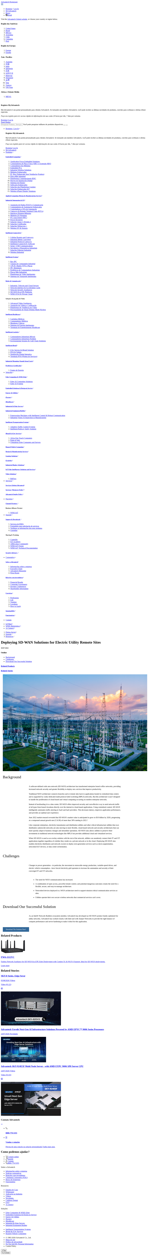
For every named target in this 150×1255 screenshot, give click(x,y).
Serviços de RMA (17, 524)
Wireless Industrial (17, 252)
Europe (8, 50)
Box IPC (13, 262)
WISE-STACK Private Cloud (21, 294)
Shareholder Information (19, 589)
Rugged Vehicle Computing (15, 447)
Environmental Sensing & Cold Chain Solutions (28, 341)
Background (10, 657)
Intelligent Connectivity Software (22, 244)
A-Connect (10, 628)
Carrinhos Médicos (17, 319)
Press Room (14, 573)
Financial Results (16, 582)
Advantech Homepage (9, 2)
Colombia (9, 39)
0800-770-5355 (13, 1163)
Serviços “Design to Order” (15, 490)
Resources (9, 636)
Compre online (13, 1157)
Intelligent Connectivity (13, 233)
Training (13, 602)
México (8, 33)
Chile (8, 37)
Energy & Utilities (12, 393)
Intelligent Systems (12, 257)
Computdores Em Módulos (20, 166)
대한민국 (9, 73)
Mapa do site (10, 1240)
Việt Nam (9, 87)
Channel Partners (12, 503)
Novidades (10, 1198)
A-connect (9, 1205)
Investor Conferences (18, 586)
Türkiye (8, 85)
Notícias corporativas (13, 1173)
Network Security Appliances (21, 290)
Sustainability (10, 611)
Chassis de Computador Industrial (22, 264)
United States (10, 28)
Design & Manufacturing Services (17, 451)
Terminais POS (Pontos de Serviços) (23, 356)
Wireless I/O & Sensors (19, 228)
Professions (14, 598)
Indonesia (9, 69)
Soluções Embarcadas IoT (20, 189)
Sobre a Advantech (12, 562)
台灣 (7, 80)
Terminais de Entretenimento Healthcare (25, 327)
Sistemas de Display (17, 183)
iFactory (8, 397)
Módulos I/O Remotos (18, 215)
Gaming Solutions (11, 456)
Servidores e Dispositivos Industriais (23, 248)
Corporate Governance (18, 584)
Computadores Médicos (19, 321)
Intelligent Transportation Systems (17, 422)
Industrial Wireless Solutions (20, 170)
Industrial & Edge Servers (14, 406)
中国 (7, 64)
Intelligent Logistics (12, 332)
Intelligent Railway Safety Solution (23, 429)
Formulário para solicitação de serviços (24, 526)
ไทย (7, 83)
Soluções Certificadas (18, 224)
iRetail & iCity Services (13, 433)
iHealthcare (9, 402)
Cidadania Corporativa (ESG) (17, 1178)
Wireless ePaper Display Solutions (23, 191)
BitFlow (13, 479)
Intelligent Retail (11, 345)
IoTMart (9, 624)
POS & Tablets (15, 352)
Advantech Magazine (18, 571)
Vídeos (8, 1196)
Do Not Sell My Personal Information (20, 1244)
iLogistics (9, 460)
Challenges (10, 659)
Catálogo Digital (12, 1200)
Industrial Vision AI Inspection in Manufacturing (28, 418)
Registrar (9, 9)
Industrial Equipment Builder (15, 411)
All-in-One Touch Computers (21, 438)
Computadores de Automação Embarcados (26, 207)
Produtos (9, 152)
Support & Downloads (13, 519)
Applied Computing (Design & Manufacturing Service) (23, 196)
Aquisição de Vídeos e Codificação (23, 305)
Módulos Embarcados (18, 172)
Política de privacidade (14, 1242)
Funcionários (10, 615)
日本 (7, 71)
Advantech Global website (17, 19)
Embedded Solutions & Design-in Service (19, 388)
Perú (7, 41)
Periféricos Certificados (13, 366)
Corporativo (10, 557)
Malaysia (9, 76)
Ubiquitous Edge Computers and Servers (25, 442)
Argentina (9, 35)
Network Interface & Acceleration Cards (25, 288)
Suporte (8, 515)
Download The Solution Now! (16, 929)
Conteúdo (14, 540)
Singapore (9, 78)
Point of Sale (15, 440)
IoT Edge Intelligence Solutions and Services (20, 469)
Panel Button (6, 122)
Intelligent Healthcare (13, 314)
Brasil (10, 15)
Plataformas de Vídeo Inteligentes (22, 274)
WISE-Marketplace (13, 626)
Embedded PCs (16, 168)
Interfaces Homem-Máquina (20, 213)
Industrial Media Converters (20, 240)
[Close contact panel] (2, 1124)
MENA (8, 97)
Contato (8, 620)
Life (11, 600)
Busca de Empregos (13, 1180)
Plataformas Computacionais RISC (23, 178)
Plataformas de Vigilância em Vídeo (23, 308)
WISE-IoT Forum (17, 546)
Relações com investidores (14, 577)
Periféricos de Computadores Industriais (25, 270)
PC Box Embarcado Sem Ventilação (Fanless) (27, 174)
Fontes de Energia (17, 370)
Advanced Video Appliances (21, 303)
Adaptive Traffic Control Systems (22, 427)
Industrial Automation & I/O (15, 200)
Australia (9, 62)
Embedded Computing (13, 157)
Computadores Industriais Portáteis (23, 339)
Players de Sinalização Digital (21, 181)
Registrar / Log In (12, 129)
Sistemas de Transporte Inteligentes (23, 276)
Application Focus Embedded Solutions (25, 162)
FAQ (7, 1202)
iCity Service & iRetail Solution (22, 350)
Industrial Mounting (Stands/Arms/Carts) (19, 361)
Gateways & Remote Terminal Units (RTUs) (26, 211)
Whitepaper (10, 1192)
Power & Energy (16, 220)
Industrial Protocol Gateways (21, 242)
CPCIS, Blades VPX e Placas (21, 266)
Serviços (9, 481)
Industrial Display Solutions (15, 465)
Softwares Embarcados (18, 185)
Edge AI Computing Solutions (21, 382)
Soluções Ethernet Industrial (20, 250)
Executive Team (16, 569)
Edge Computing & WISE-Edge (16, 377)
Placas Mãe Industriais (18, 272)
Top (4, 1250)
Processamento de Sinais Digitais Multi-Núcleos (28, 310)
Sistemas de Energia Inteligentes (22, 325)
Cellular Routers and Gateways (21, 237)
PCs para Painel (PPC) (18, 218)
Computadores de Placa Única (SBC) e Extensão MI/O (30, 164)
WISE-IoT (14, 513)
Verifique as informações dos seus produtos (26, 528)
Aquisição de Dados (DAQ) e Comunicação (26, 205)
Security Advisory (12, 553)
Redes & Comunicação (13, 281)
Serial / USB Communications (21, 246)
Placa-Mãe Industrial (18, 176)
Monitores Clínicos (17, 323)
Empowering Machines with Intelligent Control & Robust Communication (37, 415)
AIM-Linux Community (19, 544)
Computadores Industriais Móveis (22, 337)
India (7, 66)
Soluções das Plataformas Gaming (23, 187)
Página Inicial (11, 632)
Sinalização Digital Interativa (21, 354)
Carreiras (9, 593)
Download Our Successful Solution (19, 661)
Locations (14, 604)
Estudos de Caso (12, 1190)
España (8, 53)
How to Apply (15, 606)
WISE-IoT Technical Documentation (24, 548)
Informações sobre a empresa (21, 567)
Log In (16, 9)
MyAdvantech (11, 11)
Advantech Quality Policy (14, 494)
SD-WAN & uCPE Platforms (21, 292)
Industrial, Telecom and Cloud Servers (24, 286)
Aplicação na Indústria (14, 1194)
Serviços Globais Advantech (15, 485)
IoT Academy (15, 542)
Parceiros (9, 499)
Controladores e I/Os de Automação (23, 209)
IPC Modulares (16, 268)
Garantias (13, 530)
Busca (8, 13)
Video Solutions (11, 474)
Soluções (9, 372)
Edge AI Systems (16, 384)
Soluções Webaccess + (18, 226)
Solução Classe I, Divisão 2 (20, 222)
